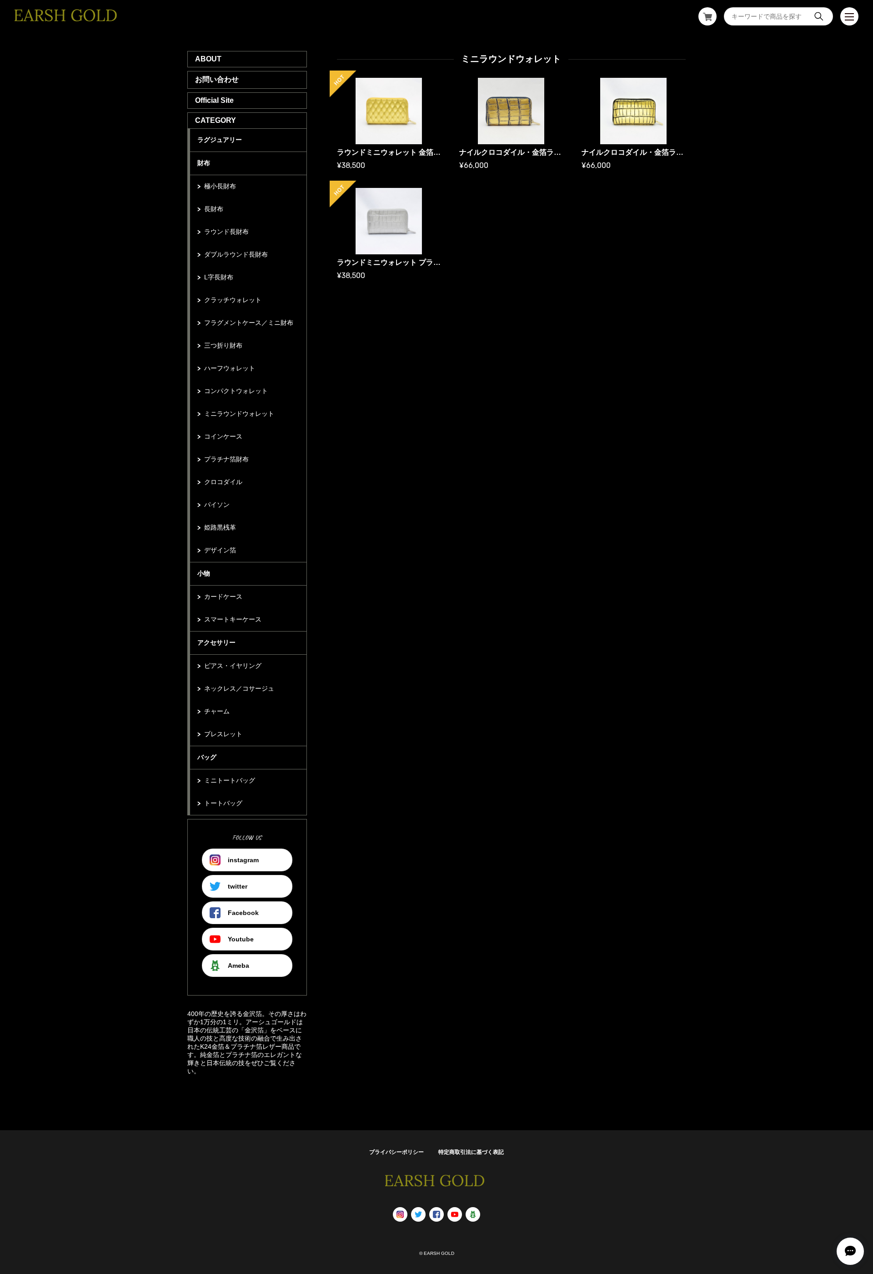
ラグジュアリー (219, 139)
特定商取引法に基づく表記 (471, 1152)
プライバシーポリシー (396, 1152)
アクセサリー (216, 642)
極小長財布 (220, 186)
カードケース (223, 596)
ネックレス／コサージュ (239, 688)
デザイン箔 (220, 550)
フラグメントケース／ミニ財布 (248, 322)
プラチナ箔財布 (226, 459)
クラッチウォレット (232, 299)
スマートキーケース (232, 619)
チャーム (217, 711)
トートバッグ (223, 803)
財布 (203, 163)
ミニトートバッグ (229, 780)
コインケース (223, 436)
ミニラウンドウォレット (239, 413)
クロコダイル (223, 481)
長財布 (213, 208)
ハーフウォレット (229, 368)
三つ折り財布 (223, 345)
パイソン (217, 504)
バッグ (206, 757)
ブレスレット (223, 734)
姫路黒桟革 (220, 527)
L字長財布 (218, 277)
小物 (203, 573)
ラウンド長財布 (226, 231)
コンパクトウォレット (236, 390)
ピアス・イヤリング (232, 665)
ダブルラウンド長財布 (236, 254)
